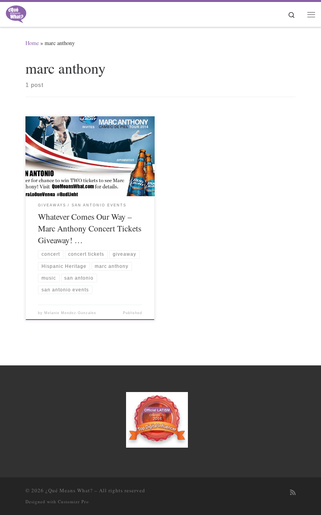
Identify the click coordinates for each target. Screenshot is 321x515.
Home (32, 43)
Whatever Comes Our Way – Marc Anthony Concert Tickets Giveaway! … (89, 228)
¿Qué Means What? (69, 490)
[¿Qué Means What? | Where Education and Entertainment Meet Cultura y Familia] (16, 13)
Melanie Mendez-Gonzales (70, 313)
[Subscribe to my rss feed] (293, 492)
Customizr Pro (73, 501)
